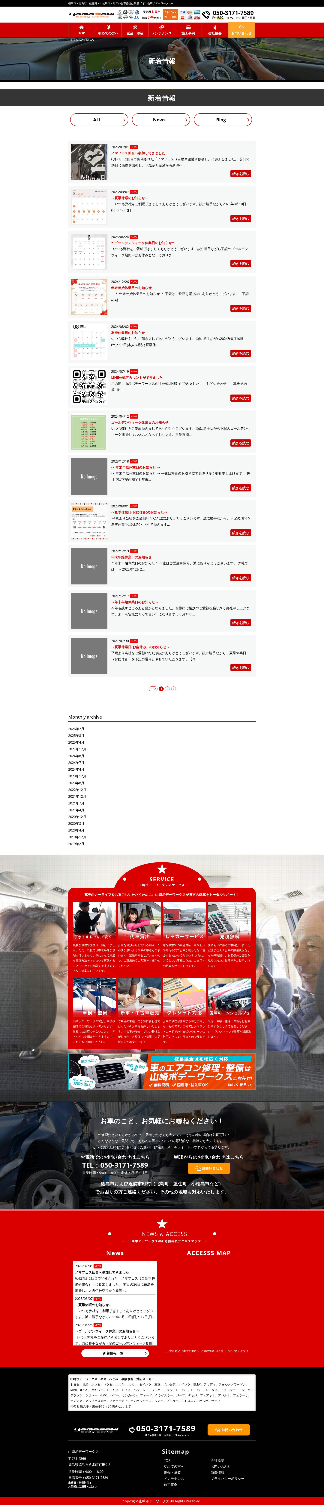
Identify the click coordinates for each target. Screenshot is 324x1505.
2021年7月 (76, 803)
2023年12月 (77, 776)
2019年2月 (76, 843)
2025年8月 (76, 735)
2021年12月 (77, 796)
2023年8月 (76, 783)
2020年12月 (77, 816)
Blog (221, 119)
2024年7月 (76, 762)
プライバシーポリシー (227, 1478)
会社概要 (215, 33)
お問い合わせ (221, 1466)
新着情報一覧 (113, 1353)
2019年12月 (77, 837)
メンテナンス (162, 33)
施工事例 (188, 33)
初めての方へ (108, 33)
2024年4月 (76, 769)
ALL (97, 119)
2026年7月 (76, 728)
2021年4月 (76, 810)
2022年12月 (77, 789)
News (159, 119)
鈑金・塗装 (135, 33)
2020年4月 (76, 830)
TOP (81, 33)
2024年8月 (76, 756)
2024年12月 (77, 749)
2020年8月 (76, 823)
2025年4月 (76, 742)
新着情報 (217, 1472)
